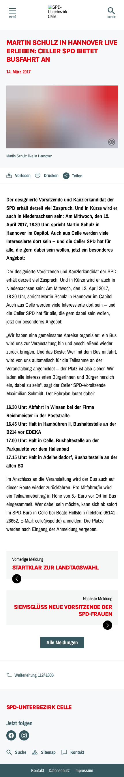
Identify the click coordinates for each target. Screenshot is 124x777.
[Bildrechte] (111, 142)
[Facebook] (11, 735)
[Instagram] (24, 735)
